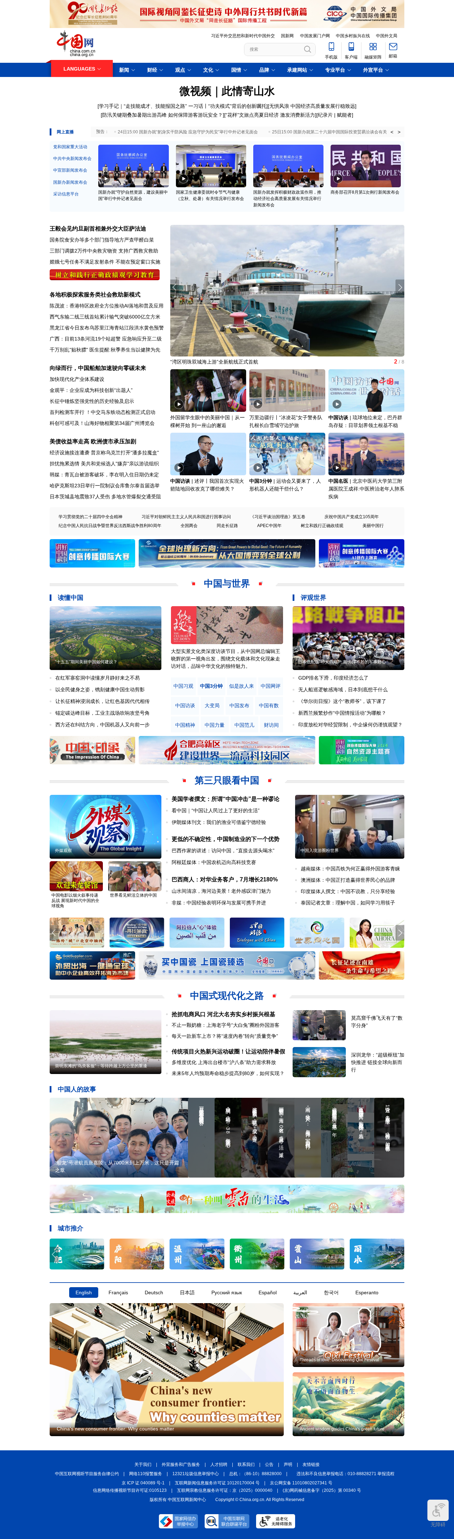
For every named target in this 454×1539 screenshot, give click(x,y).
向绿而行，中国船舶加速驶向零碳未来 (98, 368)
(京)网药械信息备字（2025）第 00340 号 (322, 1490)
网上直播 (65, 131)
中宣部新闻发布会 (70, 170)
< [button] (392, 132)
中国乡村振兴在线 (353, 35)
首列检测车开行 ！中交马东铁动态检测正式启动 (102, 412)
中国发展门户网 (315, 35)
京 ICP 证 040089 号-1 (143, 1482)
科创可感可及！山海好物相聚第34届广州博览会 (102, 423)
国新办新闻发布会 (70, 182)
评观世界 (313, 597)
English (84, 1292)
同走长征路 (227, 525)
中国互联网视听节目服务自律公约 (87, 1473)
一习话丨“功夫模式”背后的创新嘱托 (227, 106)
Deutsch (154, 1292)
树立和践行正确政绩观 (322, 525)
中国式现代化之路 (227, 995)
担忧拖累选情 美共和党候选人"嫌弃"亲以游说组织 (104, 463)
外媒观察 (63, 850)
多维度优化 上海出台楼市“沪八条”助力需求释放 (224, 1062)
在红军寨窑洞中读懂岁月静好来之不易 (97, 678)
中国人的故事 (77, 1089)
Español (268, 1292)
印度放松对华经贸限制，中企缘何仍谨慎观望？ (350, 724)
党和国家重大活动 (70, 146)
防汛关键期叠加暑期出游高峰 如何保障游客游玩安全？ (162, 115)
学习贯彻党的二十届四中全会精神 (90, 516)
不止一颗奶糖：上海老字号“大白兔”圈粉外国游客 (225, 1025)
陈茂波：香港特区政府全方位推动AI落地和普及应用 (107, 306)
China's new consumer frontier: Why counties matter (115, 1429)
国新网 (287, 35)
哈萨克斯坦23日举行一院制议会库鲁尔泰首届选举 (105, 485)
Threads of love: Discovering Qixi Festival (339, 1359)
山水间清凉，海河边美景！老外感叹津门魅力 (221, 891)
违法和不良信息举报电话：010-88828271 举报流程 (345, 1473)
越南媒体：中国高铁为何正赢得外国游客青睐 (350, 868)
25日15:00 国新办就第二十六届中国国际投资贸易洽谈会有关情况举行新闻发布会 (348, 131)
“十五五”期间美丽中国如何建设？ (86, 661)
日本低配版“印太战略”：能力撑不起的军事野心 (342, 661)
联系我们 (246, 1464)
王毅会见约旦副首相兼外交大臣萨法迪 (98, 229)
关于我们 (142, 1464)
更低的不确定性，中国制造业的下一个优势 (225, 839)
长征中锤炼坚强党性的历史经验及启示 (92, 401)
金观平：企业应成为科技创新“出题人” (91, 390)
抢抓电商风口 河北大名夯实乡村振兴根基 (223, 1014)
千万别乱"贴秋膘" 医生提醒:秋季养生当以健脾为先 (105, 350)
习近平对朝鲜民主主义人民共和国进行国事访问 (186, 516)
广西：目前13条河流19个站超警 (85, 339)
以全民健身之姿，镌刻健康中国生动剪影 (100, 689)
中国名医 (338, 481)
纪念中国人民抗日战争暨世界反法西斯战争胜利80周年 (110, 525)
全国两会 (189, 525)
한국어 (331, 1292)
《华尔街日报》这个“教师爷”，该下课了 (342, 701)
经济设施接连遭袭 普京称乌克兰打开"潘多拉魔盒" (104, 452)
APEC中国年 (269, 525)
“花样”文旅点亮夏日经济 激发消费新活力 (270, 115)
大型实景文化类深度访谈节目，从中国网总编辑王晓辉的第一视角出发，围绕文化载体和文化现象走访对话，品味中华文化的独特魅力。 (225, 658)
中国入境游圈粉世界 (319, 850)
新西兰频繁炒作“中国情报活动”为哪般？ (342, 713)
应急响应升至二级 (142, 339)
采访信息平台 (66, 194)
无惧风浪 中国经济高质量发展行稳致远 (312, 106)
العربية (300, 1292)
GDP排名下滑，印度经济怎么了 (333, 678)
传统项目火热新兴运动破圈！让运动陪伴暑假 (228, 1051)
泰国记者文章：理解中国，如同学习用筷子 (348, 903)
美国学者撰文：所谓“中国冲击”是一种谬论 (225, 799)
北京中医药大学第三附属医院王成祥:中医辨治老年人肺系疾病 (366, 488)
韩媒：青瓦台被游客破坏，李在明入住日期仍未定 (104, 474)
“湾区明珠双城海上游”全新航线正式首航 (214, 362)
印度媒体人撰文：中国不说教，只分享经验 (348, 891)
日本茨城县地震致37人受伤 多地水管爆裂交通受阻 (105, 496)
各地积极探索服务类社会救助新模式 (95, 295)
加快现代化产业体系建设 (77, 379)
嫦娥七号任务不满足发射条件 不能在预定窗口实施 (105, 262)
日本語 (187, 1292)
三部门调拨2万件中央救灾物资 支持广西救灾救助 (104, 251)
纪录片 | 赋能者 (335, 115)
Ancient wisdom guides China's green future (342, 1429)
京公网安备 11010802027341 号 (301, 1482)
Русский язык (226, 1292)
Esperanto (366, 1292)
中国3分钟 (260, 481)
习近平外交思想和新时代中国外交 (243, 35)
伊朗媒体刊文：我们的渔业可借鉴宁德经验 (219, 822)
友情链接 (311, 1464)
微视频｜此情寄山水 (227, 91)
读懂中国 (70, 597)
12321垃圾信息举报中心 (195, 1473)
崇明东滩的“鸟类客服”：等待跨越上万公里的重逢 (101, 1065)
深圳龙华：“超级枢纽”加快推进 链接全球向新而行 (377, 1062)
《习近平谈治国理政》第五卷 (277, 516)
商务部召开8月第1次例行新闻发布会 (365, 192)
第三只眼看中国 (227, 780)
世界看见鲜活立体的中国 (133, 895)
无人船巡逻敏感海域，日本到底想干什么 (343, 689)
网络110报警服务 (145, 1473)
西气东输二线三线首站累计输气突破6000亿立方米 (105, 317)
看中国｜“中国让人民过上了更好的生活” (216, 810)
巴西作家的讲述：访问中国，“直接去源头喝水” (223, 850)
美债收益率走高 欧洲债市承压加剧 (93, 441)
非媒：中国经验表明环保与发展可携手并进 (219, 903)
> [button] (399, 132)
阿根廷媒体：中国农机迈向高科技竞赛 (214, 862)
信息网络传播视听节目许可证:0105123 (130, 1490)
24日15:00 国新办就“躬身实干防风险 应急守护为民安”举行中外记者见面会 (188, 131)
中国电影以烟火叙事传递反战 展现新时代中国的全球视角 (75, 900)
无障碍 (438, 1524)
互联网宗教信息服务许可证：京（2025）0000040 (224, 1490)
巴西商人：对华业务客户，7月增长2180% (225, 879)
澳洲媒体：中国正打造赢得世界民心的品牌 (348, 880)
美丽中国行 (373, 525)
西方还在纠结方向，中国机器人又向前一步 (102, 724)
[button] (399, 287)
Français (118, 1292)
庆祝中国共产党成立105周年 (352, 516)
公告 (269, 1464)
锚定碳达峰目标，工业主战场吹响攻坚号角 (102, 713)
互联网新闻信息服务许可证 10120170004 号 (217, 1482)
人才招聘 (218, 1464)
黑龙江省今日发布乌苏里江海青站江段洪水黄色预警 (107, 328)
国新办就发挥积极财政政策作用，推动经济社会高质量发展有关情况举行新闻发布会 (287, 198)
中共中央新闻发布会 (72, 158)
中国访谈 (338, 417)
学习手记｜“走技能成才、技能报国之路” (143, 106)
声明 (288, 1464)
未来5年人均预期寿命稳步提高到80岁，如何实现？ (228, 1073)
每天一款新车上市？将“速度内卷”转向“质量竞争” (225, 1036)
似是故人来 (241, 686)
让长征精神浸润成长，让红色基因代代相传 (102, 701)
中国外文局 (386, 35)
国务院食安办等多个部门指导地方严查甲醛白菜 (102, 240)
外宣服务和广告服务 (181, 1464)
